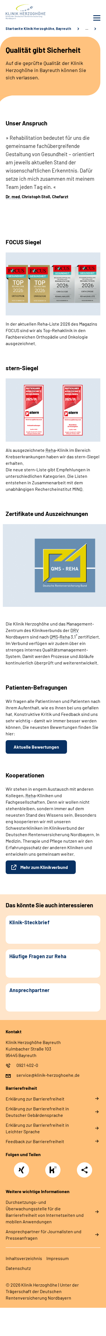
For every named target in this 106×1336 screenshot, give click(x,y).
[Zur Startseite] (28, 11)
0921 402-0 (27, 1065)
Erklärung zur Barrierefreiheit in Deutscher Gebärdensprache (37, 1112)
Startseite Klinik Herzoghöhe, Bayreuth (38, 28)
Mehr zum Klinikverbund (44, 867)
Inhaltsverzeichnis (24, 1258)
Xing (21, 1167)
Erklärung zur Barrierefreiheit (35, 1098)
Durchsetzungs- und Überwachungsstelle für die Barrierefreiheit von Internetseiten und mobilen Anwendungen (45, 1211)
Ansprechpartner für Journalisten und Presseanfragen (43, 1235)
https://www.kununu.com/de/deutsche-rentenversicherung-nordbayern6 (54, 1171)
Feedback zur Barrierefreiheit (35, 1141)
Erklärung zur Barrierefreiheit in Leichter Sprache (37, 1128)
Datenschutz (18, 1268)
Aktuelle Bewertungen (36, 746)
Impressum (57, 1258)
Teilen (84, 1170)
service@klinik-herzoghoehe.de (48, 1075)
